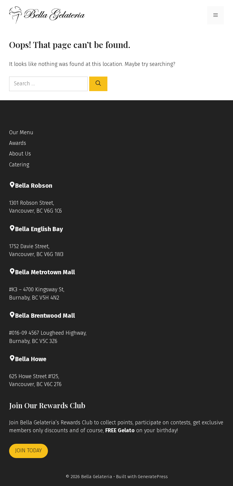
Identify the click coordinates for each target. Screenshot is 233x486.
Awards (17, 143)
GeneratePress (153, 476)
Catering (19, 165)
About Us (20, 154)
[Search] (98, 84)
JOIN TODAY (28, 450)
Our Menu (21, 132)
